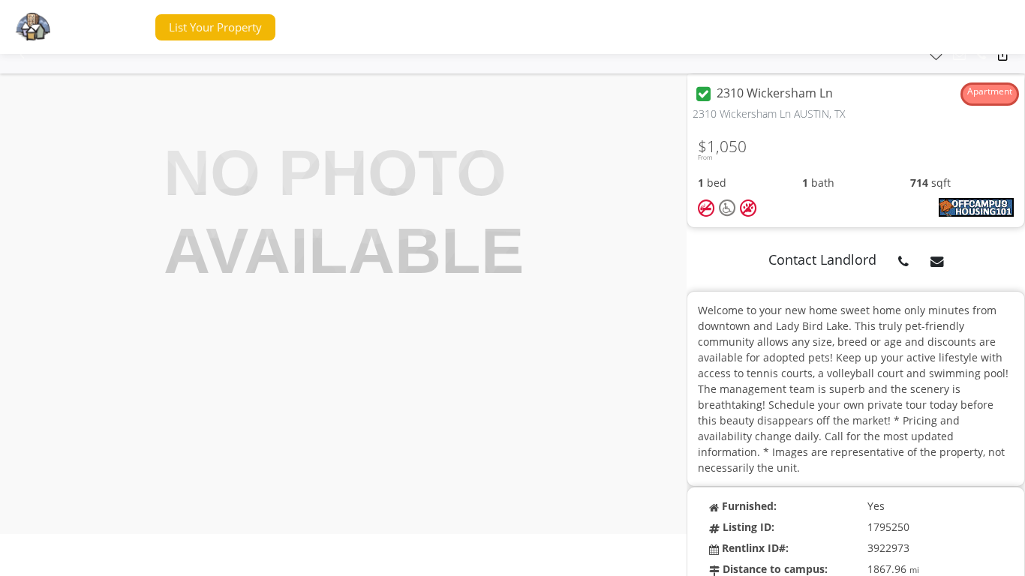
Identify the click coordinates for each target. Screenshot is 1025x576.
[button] (115, 27)
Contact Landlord (822, 259)
